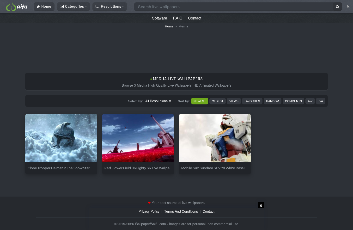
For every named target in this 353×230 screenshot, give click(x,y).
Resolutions (110, 6)
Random (272, 101)
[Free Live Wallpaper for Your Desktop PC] (17, 6)
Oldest (217, 101)
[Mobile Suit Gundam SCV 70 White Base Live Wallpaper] (215, 138)
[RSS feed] (348, 6)
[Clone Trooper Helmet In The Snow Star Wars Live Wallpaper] (61, 138)
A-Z (310, 101)
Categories (74, 6)
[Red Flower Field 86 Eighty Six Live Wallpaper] (138, 138)
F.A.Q (177, 18)
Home (45, 6)
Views (233, 101)
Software (159, 18)
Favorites (252, 101)
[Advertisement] (176, 48)
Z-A (320, 101)
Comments (293, 101)
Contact (194, 18)
